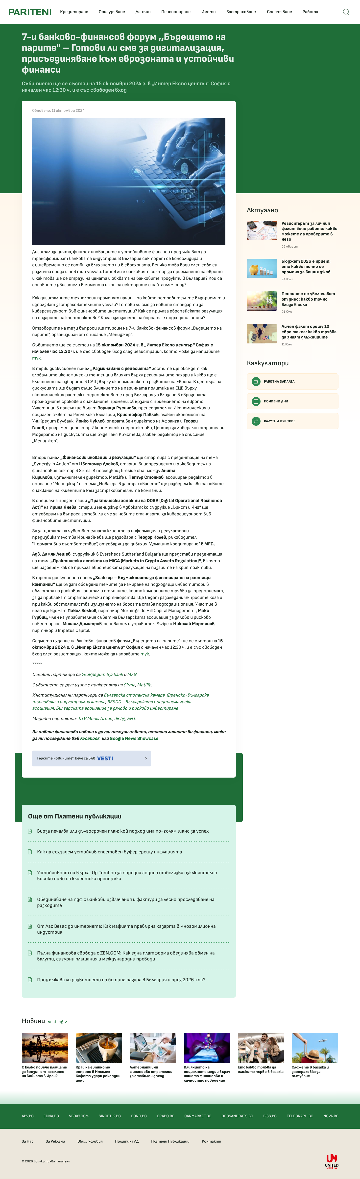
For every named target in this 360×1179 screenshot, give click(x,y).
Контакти (211, 1141)
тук (36, 358)
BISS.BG (270, 1116)
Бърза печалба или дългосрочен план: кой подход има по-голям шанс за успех (123, 831)
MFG (131, 674)
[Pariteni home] (30, 12)
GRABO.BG (165, 1116)
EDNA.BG (51, 1116)
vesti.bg (56, 1021)
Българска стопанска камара (134, 695)
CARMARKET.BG (197, 1116)
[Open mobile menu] (346, 11)
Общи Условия (90, 1141)
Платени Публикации (170, 1141)
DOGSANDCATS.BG (237, 1116)
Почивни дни (276, 401)
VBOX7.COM (79, 1116)
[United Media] (331, 1161)
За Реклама (55, 1141)
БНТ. (131, 719)
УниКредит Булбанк (102, 674)
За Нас (27, 1141)
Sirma (129, 685)
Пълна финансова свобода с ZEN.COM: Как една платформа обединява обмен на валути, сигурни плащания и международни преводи (126, 956)
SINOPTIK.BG (110, 1116)
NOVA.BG (330, 1116)
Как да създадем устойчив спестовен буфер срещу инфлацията (109, 852)
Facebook (89, 738)
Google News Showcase (134, 738)
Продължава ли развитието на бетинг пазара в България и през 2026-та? (121, 980)
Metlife (144, 685)
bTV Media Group (95, 719)
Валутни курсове (280, 421)
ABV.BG (28, 1116)
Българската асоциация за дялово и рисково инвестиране (117, 708)
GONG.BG (139, 1116)
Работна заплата (279, 381)
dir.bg (119, 719)
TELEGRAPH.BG (300, 1116)
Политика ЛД (127, 1141)
